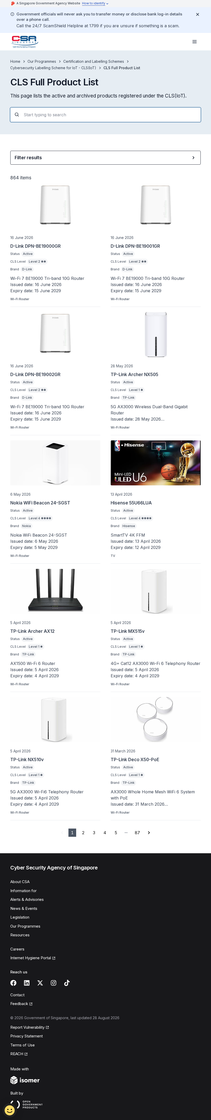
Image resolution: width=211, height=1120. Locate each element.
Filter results (28, 157)
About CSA (20, 881)
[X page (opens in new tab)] (40, 983)
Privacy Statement (26, 1036)
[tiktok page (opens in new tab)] (67, 983)
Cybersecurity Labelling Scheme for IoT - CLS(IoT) (53, 68)
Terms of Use (22, 1045)
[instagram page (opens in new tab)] (53, 983)
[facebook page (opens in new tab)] (13, 983)
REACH (19, 1054)
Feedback (21, 1004)
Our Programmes (42, 61)
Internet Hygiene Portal (30, 958)
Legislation (19, 917)
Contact (17, 994)
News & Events (23, 908)
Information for (23, 890)
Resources (20, 934)
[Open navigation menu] (194, 41)
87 (137, 832)
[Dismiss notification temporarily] (197, 14)
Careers (17, 949)
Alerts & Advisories (27, 899)
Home (15, 61)
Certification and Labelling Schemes (93, 61)
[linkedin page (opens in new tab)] (27, 983)
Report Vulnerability (27, 1027)
